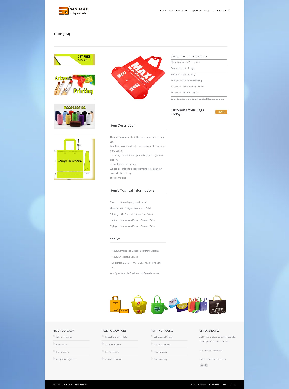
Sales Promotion (113, 344)
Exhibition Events (113, 359)
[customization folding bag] (119, 305)
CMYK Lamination (162, 344)
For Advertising (112, 352)
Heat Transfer (160, 352)
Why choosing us (64, 337)
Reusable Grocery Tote (116, 337)
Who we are (62, 344)
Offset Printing (161, 359)
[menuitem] (163, 10)
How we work (62, 352)
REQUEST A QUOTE (66, 359)
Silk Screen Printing (163, 337)
